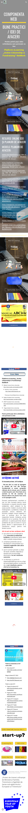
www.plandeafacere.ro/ (11, 154)
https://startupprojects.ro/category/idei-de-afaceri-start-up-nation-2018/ (14, 180)
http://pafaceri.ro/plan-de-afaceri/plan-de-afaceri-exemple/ (12, 164)
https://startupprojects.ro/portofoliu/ (14, 187)
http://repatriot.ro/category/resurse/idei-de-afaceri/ (13, 205)
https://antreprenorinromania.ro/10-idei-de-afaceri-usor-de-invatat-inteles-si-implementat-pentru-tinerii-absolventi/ (13, 196)
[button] (2, 2)
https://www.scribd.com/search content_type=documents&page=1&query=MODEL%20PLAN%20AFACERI (14, 224)
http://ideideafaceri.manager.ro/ (14, 171)
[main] (14, 34)
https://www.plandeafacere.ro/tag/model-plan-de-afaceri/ (13, 213)
